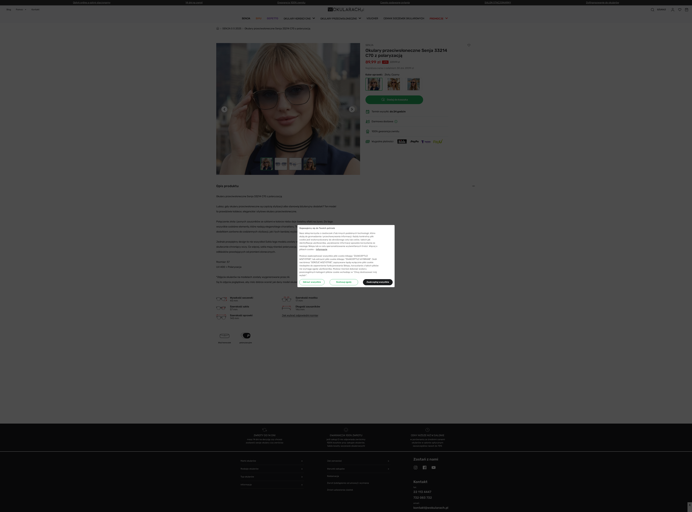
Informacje (321, 249)
